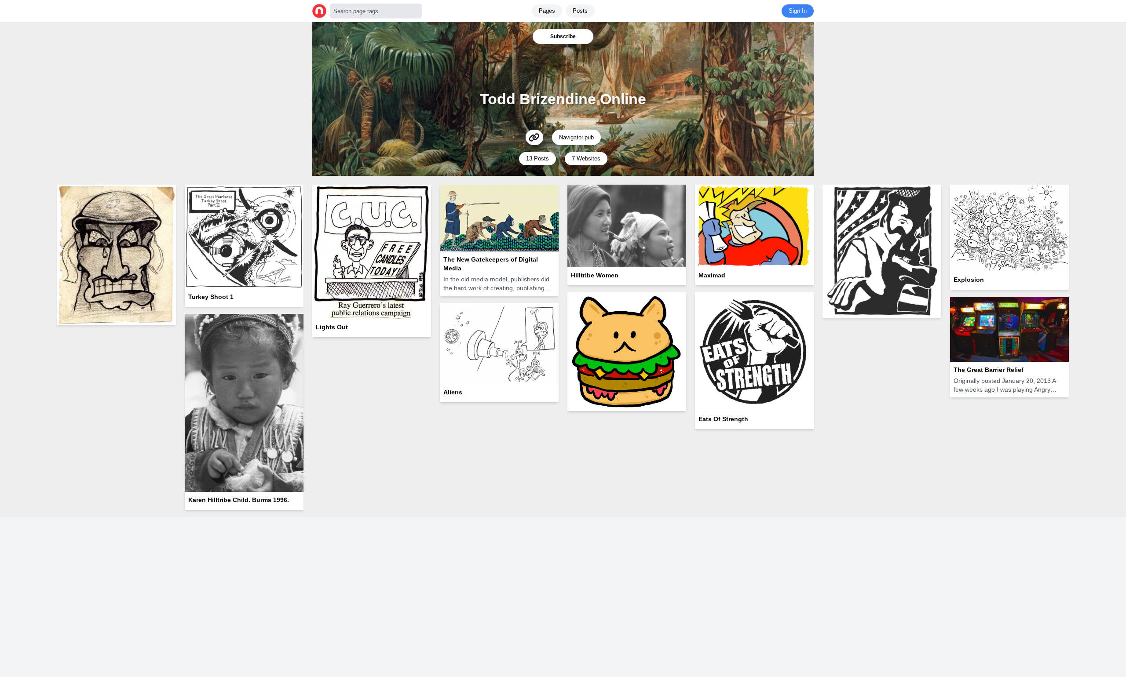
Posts (580, 10)
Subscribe (563, 36)
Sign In (798, 10)
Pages (547, 10)
